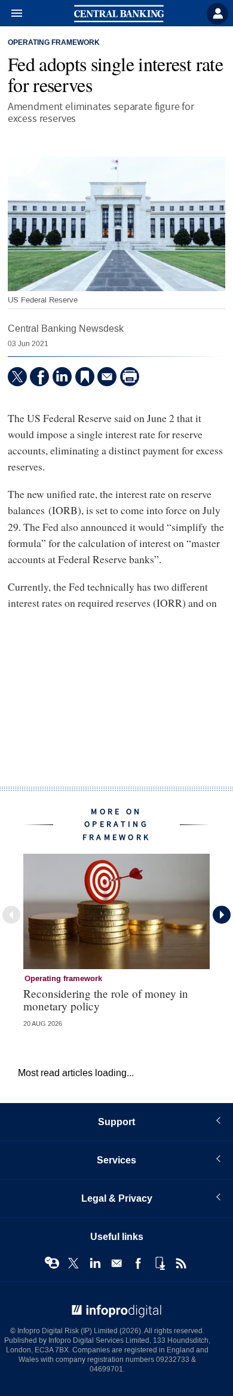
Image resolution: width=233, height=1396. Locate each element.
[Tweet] (17, 376)
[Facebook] (39, 376)
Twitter (73, 1263)
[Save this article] (84, 376)
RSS (181, 1263)
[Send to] (106, 376)
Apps (159, 1263)
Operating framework (54, 43)
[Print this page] (129, 376)
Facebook (138, 1263)
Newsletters (116, 1263)
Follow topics (52, 1263)
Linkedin (95, 1263)
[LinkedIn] (62, 376)
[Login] (217, 14)
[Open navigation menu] (11, 13)
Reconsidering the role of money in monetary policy (105, 999)
